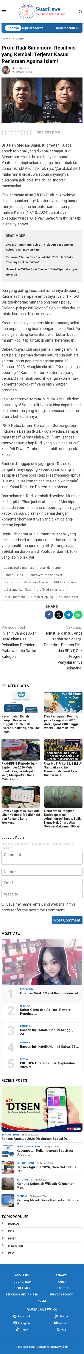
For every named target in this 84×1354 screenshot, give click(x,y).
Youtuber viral (68, 597)
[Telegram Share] (68, 614)
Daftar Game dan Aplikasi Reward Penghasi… (45, 1012)
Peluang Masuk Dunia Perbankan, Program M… (49, 1202)
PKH (11, 1231)
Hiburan (25, 1005)
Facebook (24, 1316)
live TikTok (11, 582)
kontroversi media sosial (45, 575)
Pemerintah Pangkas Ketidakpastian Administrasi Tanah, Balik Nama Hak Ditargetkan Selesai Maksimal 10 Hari (62, 818)
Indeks (42, 1300)
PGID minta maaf (66, 582)
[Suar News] (42, 11)
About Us (22, 1275)
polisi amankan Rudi (17, 589)
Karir (61, 1281)
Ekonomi (22, 1196)
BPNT (16, 1134)
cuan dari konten (51, 567)
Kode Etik (61, 1288)
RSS (64, 1329)
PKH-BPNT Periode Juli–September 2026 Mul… (47, 1065)
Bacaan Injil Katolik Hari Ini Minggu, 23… (46, 1032)
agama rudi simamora (19, 567)
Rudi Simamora (14, 597)
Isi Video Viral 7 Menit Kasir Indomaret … (49, 995)
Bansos (6, 1134)
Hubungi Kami (21, 1281)
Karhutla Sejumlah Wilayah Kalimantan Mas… (45, 1186)
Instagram (24, 1323)
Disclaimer (22, 1288)
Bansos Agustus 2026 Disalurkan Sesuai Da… (36, 1139)
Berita (24, 1059)
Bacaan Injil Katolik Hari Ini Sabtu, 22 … (49, 1047)
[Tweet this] (58, 614)
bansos (13, 1223)
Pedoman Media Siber (22, 1294)
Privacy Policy (61, 1294)
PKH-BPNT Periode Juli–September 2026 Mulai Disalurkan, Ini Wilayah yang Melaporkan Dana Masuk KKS (19, 771)
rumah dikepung (42, 597)
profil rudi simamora (50, 589)
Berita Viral (27, 989)
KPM (11, 1253)
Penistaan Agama (36, 582)
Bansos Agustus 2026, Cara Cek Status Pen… (46, 1169)
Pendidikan (33, 1146)
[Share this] (49, 614)
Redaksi (61, 1275)
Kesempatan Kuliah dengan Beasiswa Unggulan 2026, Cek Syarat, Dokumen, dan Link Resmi (21, 724)
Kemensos (15, 1246)
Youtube (64, 1323)
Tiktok (24, 1329)
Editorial (26, 1026)
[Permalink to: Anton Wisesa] (6, 70)
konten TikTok (13, 575)
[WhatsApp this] (78, 614)
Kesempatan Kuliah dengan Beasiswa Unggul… (45, 1152)
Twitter (64, 1316)
